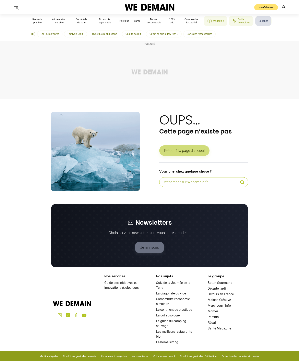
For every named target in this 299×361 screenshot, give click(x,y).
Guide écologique (244, 21)
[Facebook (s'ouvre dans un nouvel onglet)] (76, 315)
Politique (124, 21)
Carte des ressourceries (199, 34)
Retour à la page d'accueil (184, 150)
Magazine (218, 21)
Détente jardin (218, 288)
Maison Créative (219, 300)
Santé (137, 21)
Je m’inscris (149, 247)
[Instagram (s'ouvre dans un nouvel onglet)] (59, 315)
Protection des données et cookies (241, 356)
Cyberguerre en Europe (104, 34)
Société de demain (81, 21)
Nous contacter (140, 356)
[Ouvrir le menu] (16, 7)
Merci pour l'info (219, 305)
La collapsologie (168, 315)
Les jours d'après (50, 34)
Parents (213, 317)
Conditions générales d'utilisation (198, 356)
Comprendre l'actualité (191, 21)
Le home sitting (167, 342)
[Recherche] (242, 182)
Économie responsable (104, 21)
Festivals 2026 (76, 34)
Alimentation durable (59, 21)
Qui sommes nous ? (164, 356)
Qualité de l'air (133, 34)
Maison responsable (154, 21)
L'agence (263, 21)
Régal (212, 323)
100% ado (172, 21)
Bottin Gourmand (220, 283)
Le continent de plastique (174, 310)
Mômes (213, 311)
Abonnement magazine (114, 356)
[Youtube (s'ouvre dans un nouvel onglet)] (84, 315)
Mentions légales (49, 356)
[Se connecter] (283, 7)
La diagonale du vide (171, 293)
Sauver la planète (37, 21)
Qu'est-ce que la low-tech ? (164, 34)
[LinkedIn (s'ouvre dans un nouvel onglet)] (67, 315)
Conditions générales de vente (79, 356)
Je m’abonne (266, 7)
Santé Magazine (219, 328)
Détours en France (221, 294)
